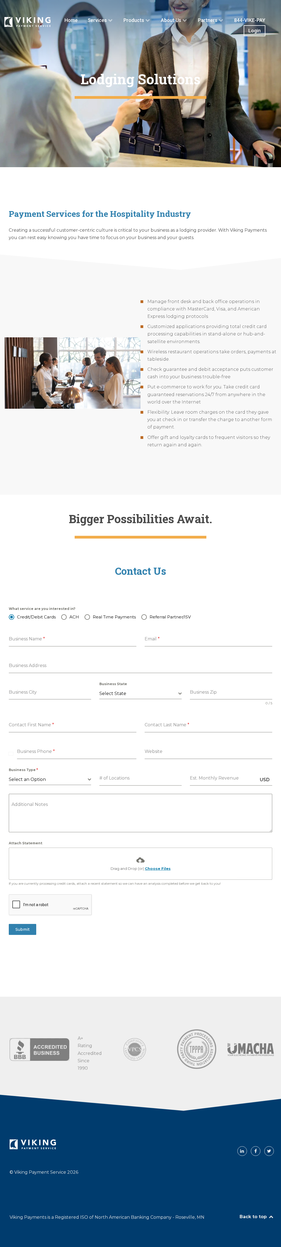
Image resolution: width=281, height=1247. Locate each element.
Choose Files (158, 868)
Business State (113, 684)
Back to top (254, 1216)
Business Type (23, 770)
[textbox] (138, 693)
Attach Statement (25, 843)
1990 (83, 1068)
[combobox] (140, 693)
